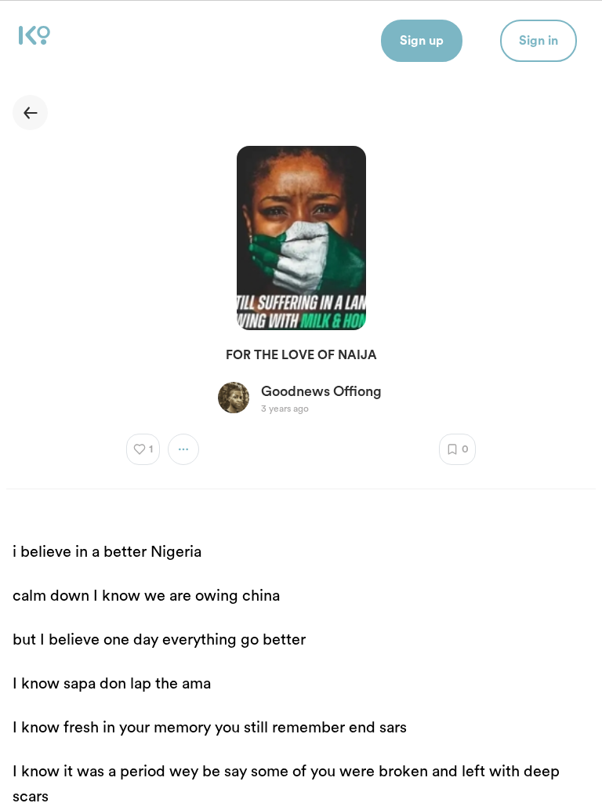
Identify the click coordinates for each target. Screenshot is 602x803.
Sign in (538, 41)
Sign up (422, 41)
